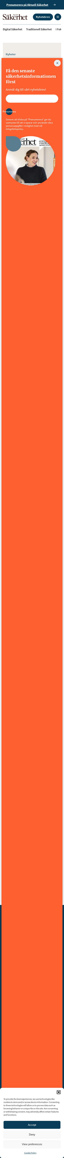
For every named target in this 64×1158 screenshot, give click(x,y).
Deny (32, 1134)
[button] (58, 1092)
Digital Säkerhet (12, 29)
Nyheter (11, 54)
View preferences (32, 1144)
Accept (32, 1124)
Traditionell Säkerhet (39, 29)
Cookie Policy (30, 1152)
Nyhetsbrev (43, 16)
